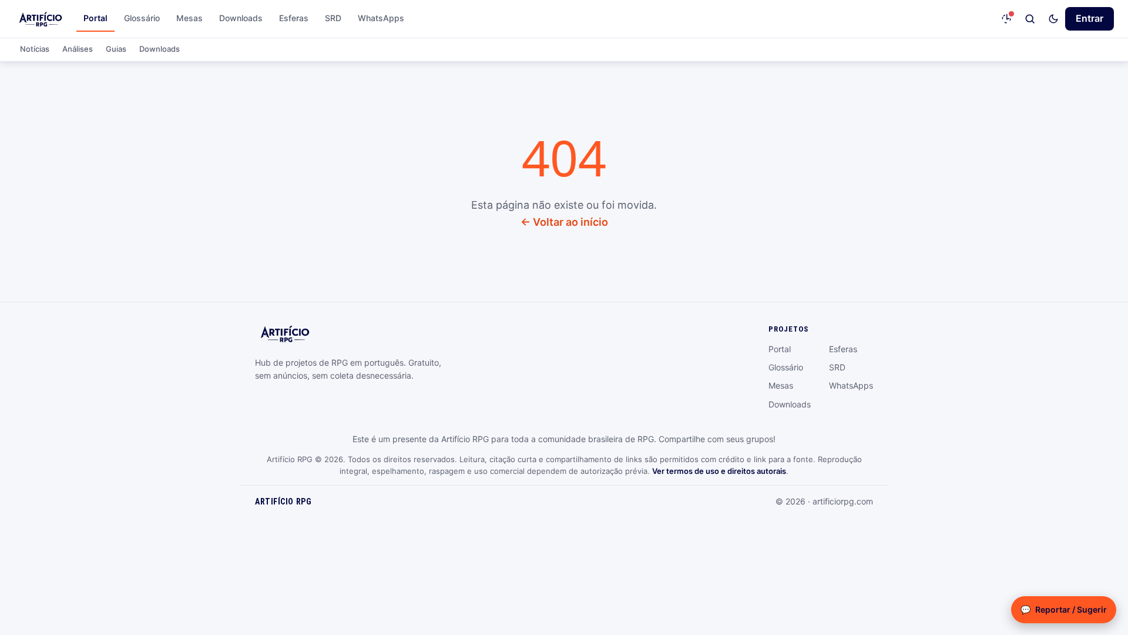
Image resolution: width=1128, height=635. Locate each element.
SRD (333, 18)
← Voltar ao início (564, 222)
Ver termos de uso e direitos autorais (719, 471)
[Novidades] (1006, 19)
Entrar (1089, 18)
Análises (77, 49)
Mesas (189, 18)
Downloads (241, 18)
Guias (116, 49)
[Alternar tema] (1053, 19)
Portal (95, 18)
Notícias (34, 49)
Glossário (142, 18)
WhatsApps (381, 18)
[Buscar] (1030, 19)
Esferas (293, 18)
